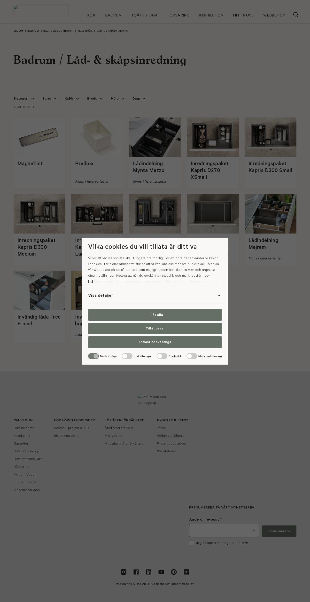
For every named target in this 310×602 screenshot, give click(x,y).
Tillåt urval (155, 328)
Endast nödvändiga (155, 342)
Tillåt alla (155, 315)
